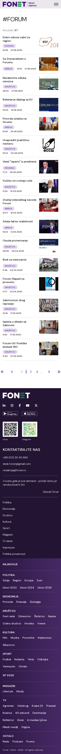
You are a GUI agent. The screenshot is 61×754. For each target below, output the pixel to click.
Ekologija (35, 602)
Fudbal (7, 659)
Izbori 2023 (10, 587)
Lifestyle (8, 691)
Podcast (18, 741)
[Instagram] (12, 406)
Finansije (21, 602)
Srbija (6, 580)
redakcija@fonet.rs (14, 470)
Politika (7, 502)
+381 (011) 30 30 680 (15, 457)
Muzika (15, 637)
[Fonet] (20, 4)
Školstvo (39, 616)
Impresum (9, 547)
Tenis (31, 659)
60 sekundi (22, 713)
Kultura (7, 521)
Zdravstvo (24, 616)
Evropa (29, 580)
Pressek (51, 706)
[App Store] (29, 413)
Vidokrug (22, 706)
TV (4, 700)
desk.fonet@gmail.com (17, 464)
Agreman (8, 706)
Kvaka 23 (37, 706)
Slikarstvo (9, 645)
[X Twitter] (36, 406)
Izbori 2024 (27, 587)
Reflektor (8, 720)
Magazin (8, 534)
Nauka (52, 616)
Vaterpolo (9, 666)
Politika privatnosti (14, 554)
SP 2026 (8, 675)
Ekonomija (9, 509)
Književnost (45, 637)
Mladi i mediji (10, 727)
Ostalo (23, 666)
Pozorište (28, 637)
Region (17, 580)
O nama (7, 541)
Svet (39, 580)
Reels (6, 741)
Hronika (29, 623)
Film (5, 637)
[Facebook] (20, 406)
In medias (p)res (37, 720)
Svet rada (9, 616)
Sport (6, 528)
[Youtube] (27, 406)
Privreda (8, 602)
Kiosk (20, 720)
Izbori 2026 (45, 587)
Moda (20, 691)
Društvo (8, 515)
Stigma (25, 727)
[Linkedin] (4, 406)
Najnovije (10, 564)
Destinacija (39, 713)
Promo (30, 741)
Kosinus (7, 713)
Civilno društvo (12, 623)
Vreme (41, 623)
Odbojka (42, 659)
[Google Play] (10, 413)
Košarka (19, 659)
